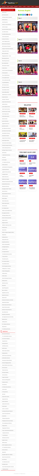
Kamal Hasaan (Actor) (5, 140)
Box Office (3, 6)
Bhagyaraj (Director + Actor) (6, 55)
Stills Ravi (3, 394)
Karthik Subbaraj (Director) (6, 147)
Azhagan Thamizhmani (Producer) (7, 48)
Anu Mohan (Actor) (5, 31)
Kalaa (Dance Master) (5, 135)
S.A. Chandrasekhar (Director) (7, 336)
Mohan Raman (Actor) (5, 203)
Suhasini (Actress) (5, 401)
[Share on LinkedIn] (31, 15)
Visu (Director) (4, 459)
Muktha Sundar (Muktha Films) (7, 210)
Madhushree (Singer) (5, 179)
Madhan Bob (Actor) (5, 176)
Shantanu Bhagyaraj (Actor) (6, 362)
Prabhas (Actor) (4, 273)
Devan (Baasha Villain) (5, 89)
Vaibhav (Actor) (4, 442)
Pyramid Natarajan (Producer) (7, 278)
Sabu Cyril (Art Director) (6, 333)
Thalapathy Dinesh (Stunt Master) (7, 420)
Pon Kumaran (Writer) (5, 261)
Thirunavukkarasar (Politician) (7, 423)
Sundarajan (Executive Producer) (7, 411)
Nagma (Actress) (4, 220)
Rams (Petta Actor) (5, 312)
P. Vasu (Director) (4, 256)
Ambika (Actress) (4, 19)
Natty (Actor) (4, 234)
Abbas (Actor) (4, 12)
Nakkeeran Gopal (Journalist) (6, 225)
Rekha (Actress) (4, 319)
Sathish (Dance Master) (6, 350)
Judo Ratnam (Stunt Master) (6, 130)
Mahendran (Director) (5, 186)
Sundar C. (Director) (5, 408)
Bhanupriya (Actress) (5, 58)
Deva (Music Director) (5, 87)
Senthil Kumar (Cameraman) (6, 355)
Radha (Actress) (4, 280)
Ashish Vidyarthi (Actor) (6, 41)
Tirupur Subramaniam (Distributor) (7, 430)
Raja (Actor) (4, 285)
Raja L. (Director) (4, 290)
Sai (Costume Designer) (6, 338)
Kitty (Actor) (4, 157)
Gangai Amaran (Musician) (6, 101)
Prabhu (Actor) (4, 275)
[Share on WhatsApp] (21, 15)
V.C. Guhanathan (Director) (6, 447)
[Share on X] (27, 15)
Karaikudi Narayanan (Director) (7, 145)
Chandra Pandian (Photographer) (7, 70)
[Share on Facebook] (25, 15)
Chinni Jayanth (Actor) (5, 77)
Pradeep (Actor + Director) (6, 268)
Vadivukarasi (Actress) (5, 437)
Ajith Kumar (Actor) (5, 14)
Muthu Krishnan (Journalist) (6, 217)
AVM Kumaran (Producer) (6, 43)
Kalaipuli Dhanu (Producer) (6, 138)
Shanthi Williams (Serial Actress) (7, 365)
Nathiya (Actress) (5, 237)
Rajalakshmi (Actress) (5, 292)
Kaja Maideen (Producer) (6, 133)
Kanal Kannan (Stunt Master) (6, 142)
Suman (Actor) (4, 406)
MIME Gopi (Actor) (5, 196)
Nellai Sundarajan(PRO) (6, 244)
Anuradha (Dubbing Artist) (6, 34)
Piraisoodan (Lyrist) (5, 258)
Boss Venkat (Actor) (5, 63)
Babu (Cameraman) (5, 53)
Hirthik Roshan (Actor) (5, 116)
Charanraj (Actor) (5, 72)
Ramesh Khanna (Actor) (6, 307)
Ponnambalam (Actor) (5, 263)
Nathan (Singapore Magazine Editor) (8, 232)
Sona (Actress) (4, 384)
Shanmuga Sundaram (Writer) (7, 360)
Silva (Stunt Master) (5, 372)
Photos (8, 6)
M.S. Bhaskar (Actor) (5, 208)
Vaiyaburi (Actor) (4, 440)
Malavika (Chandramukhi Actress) (7, 181)
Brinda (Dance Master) (5, 65)
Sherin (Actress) (4, 367)
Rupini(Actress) (5, 331)
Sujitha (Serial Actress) (5, 403)
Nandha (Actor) (4, 227)
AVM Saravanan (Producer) (6, 46)
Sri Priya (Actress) (5, 391)
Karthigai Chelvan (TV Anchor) (7, 150)
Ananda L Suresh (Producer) (6, 24)
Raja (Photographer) (5, 287)
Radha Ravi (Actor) (5, 283)
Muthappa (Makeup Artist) (6, 215)
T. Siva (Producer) (5, 435)
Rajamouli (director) (5, 295)
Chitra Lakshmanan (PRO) (6, 80)
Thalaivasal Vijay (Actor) (6, 418)
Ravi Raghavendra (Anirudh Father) (7, 316)
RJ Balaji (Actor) (4, 321)
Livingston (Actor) (5, 174)
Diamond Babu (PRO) (5, 92)
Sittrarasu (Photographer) (6, 379)
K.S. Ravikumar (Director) (6, 162)
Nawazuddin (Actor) (5, 239)
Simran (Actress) (4, 374)
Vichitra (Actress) (4, 449)
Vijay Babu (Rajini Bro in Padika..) (7, 454)
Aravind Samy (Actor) (5, 36)
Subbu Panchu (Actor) (5, 396)
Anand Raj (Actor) (5, 22)
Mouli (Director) (4, 205)
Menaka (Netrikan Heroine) (6, 193)
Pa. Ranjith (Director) (5, 251)
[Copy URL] (19, 15)
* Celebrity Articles (5, 469)
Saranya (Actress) (5, 343)
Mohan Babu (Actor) (5, 200)
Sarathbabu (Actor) (5, 345)
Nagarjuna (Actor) (5, 222)
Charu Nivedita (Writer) (6, 75)
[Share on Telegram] (23, 15)
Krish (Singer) (4, 159)
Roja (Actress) (4, 326)
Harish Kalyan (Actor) (5, 113)
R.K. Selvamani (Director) (6, 324)
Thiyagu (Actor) (4, 425)
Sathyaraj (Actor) (4, 353)
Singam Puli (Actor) (5, 377)
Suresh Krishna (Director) (6, 413)
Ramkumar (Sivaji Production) (7, 309)
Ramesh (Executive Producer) (6, 304)
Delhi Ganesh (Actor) (5, 84)
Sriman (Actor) (4, 389)
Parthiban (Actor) (5, 249)
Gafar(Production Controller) (6, 94)
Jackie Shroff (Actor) (5, 121)
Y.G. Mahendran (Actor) (5, 461)
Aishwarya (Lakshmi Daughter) (7, 17)
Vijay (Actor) (4, 452)
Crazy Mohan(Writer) (5, 82)
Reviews (11, 6)
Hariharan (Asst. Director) (6, 111)
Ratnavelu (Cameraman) (6, 314)
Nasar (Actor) (4, 229)
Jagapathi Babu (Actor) (5, 123)
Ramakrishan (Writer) (5, 302)
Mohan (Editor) (4, 198)
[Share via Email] (29, 15)
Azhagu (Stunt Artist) (5, 51)
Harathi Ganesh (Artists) (6, 109)
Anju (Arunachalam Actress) (6, 29)
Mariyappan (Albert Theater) (6, 188)
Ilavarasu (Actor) (4, 118)
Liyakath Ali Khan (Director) (6, 171)
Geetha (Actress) (4, 104)
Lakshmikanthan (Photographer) (7, 167)
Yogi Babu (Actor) (5, 464)
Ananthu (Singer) (5, 26)
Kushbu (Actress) (5, 164)
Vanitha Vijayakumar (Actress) (7, 444)
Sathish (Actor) (4, 348)
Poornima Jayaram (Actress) (6, 266)
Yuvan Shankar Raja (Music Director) (8, 466)
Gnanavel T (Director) (5, 99)
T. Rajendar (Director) (5, 432)
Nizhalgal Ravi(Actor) (5, 246)
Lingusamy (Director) (5, 169)
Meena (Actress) (4, 191)
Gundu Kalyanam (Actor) (6, 106)
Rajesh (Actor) (4, 297)
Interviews (15, 6)
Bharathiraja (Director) (5, 60)
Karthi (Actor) (4, 152)
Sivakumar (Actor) (5, 382)
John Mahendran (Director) (6, 128)
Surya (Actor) (4, 415)
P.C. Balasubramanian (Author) (7, 254)
